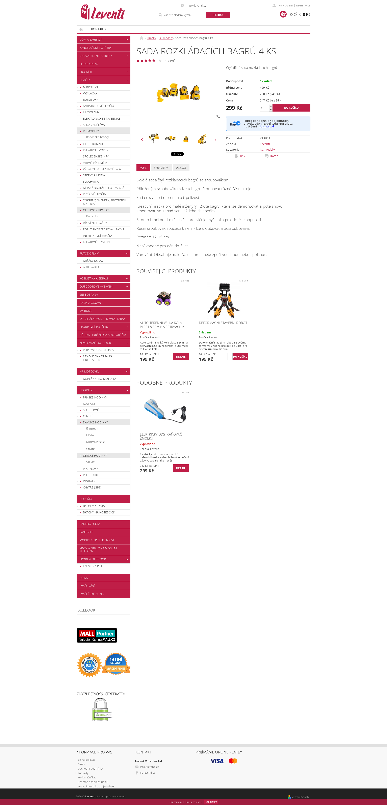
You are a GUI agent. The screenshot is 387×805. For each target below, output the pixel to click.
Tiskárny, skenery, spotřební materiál (104, 202)
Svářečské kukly (92, 594)
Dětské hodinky (95, 455)
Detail (181, 356)
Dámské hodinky (95, 422)
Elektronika (89, 64)
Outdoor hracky (95, 210)
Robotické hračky (97, 137)
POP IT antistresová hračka (103, 229)
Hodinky (86, 390)
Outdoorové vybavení (96, 286)
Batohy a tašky (94, 506)
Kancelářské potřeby (95, 48)
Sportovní (91, 410)
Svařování (87, 586)
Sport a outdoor (93, 559)
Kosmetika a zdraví (94, 278)
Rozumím (211, 802)
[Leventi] (103, 12)
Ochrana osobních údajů (93, 782)
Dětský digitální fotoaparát (104, 188)
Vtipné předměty (95, 163)
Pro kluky (90, 469)
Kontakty (99, 29)
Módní (90, 435)
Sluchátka (91, 181)
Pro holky (91, 475)
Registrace (303, 5)
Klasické (89, 404)
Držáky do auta (94, 261)
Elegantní (92, 428)
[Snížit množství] (271, 110)
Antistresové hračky (98, 106)
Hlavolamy (91, 112)
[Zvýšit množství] (271, 106)
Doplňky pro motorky (100, 379)
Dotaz (274, 156)
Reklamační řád (87, 777)
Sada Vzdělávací (95, 125)
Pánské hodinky (95, 397)
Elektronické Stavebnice (102, 118)
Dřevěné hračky (95, 223)
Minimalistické (95, 442)
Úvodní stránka (81, 29)
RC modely (91, 131)
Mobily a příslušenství (97, 540)
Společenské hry (96, 156)
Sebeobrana (89, 294)
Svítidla (86, 310)
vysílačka (90, 93)
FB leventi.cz (147, 772)
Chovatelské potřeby (96, 56)
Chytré (88, 416)
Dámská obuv (90, 524)
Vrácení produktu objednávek (96, 786)
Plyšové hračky (94, 194)
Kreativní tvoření (96, 150)
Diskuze (181, 167)
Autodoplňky (90, 253)
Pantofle (87, 532)
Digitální (90, 481)
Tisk (242, 156)
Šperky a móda (94, 175)
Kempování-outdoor (95, 343)
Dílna (84, 578)
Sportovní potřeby (94, 327)
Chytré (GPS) (92, 487)
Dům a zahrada (91, 39)
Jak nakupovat (86, 760)
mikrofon (90, 87)
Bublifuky (90, 99)
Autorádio (91, 267)
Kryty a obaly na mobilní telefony (98, 549)
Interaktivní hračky (97, 236)
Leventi (265, 144)
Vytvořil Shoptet (301, 797)
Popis (143, 167)
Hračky (85, 80)
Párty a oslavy (90, 302)
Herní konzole (94, 144)
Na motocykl (89, 371)
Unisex (90, 462)
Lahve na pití (92, 566)
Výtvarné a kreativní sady (102, 169)
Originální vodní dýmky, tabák (102, 319)
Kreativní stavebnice (98, 242)
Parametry (161, 167)
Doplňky (86, 499)
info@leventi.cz (149, 767)
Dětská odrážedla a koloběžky (103, 335)
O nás (81, 764)
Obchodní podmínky (90, 768)
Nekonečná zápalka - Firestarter (98, 358)
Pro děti (86, 72)
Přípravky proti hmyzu (100, 350)
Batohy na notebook (99, 512)
